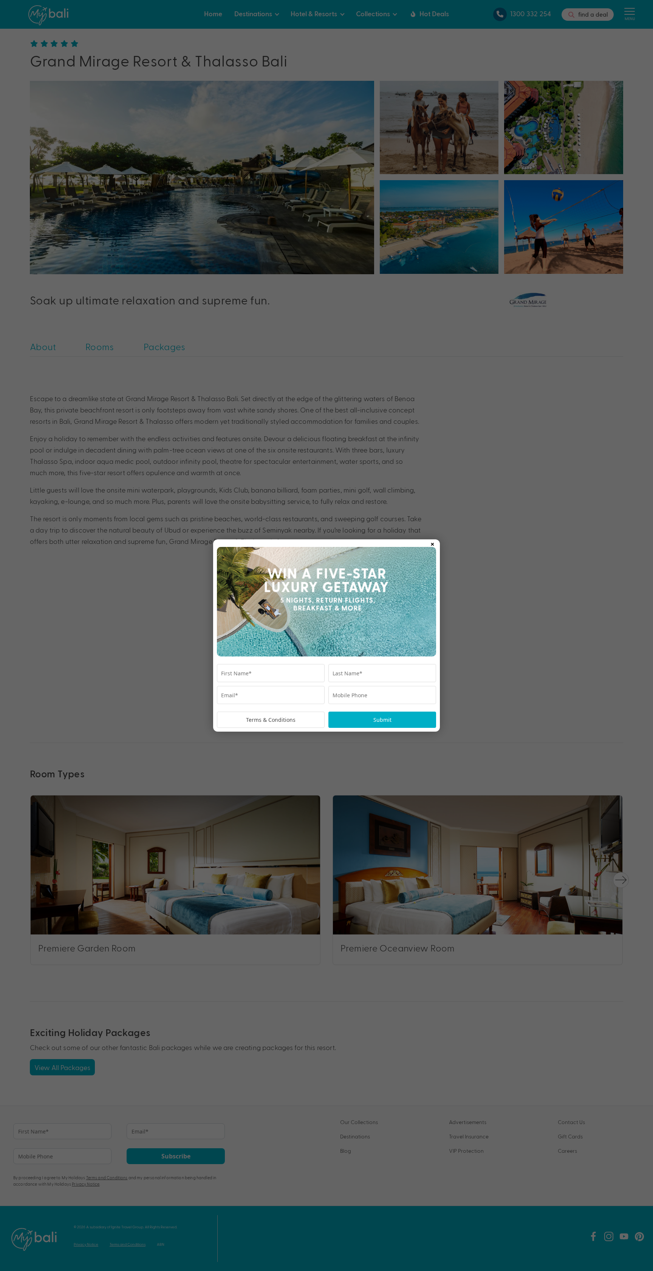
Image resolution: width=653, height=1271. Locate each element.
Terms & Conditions (271, 719)
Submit (382, 719)
